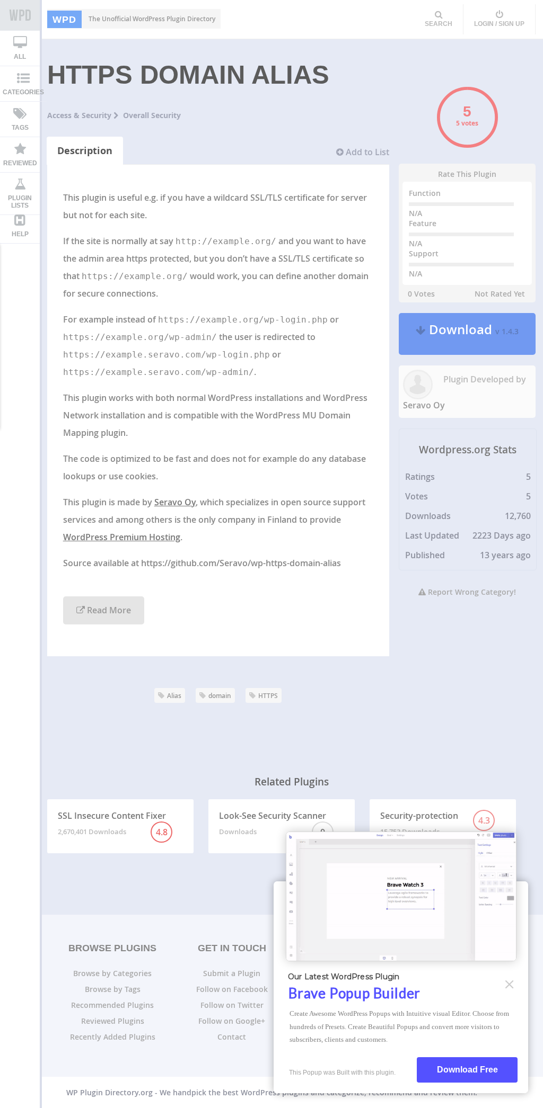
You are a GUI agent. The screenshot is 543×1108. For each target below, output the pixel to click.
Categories (23, 92)
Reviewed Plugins (112, 1021)
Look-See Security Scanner (272, 824)
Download (472, 334)
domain (219, 695)
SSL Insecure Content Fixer (113, 824)
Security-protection (435, 823)
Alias (174, 695)
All (20, 56)
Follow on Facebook (232, 989)
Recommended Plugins (112, 1005)
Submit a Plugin (231, 973)
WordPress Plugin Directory (20, 15)
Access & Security (80, 115)
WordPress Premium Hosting (121, 537)
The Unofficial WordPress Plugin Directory (133, 19)
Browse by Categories (112, 973)
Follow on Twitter (232, 1005)
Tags (20, 127)
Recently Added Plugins (112, 1037)
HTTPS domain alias (188, 74)
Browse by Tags (113, 989)
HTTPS (268, 695)
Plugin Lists (20, 201)
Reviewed (20, 163)
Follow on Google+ (231, 1021)
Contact (231, 1037)
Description (84, 150)
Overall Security (152, 115)
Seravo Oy (175, 502)
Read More (108, 610)
